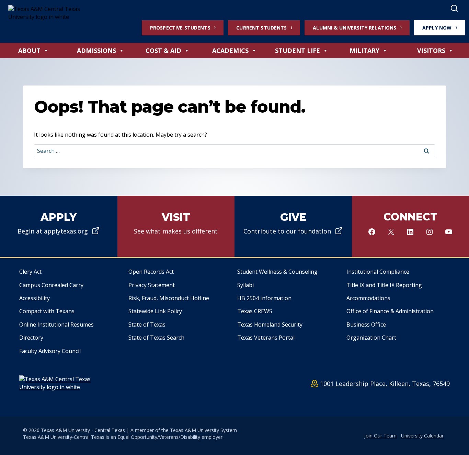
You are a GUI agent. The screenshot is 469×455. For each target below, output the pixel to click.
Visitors (431, 50)
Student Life (297, 50)
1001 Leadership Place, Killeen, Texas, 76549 (385, 383)
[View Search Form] (454, 8)
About (29, 50)
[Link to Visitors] (176, 226)
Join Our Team (380, 435)
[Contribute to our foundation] (293, 226)
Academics (230, 50)
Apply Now (436, 27)
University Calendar (422, 435)
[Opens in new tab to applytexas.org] (58, 226)
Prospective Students (180, 27)
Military (364, 50)
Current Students (261, 27)
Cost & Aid (163, 50)
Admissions (96, 50)
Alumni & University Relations (354, 27)
